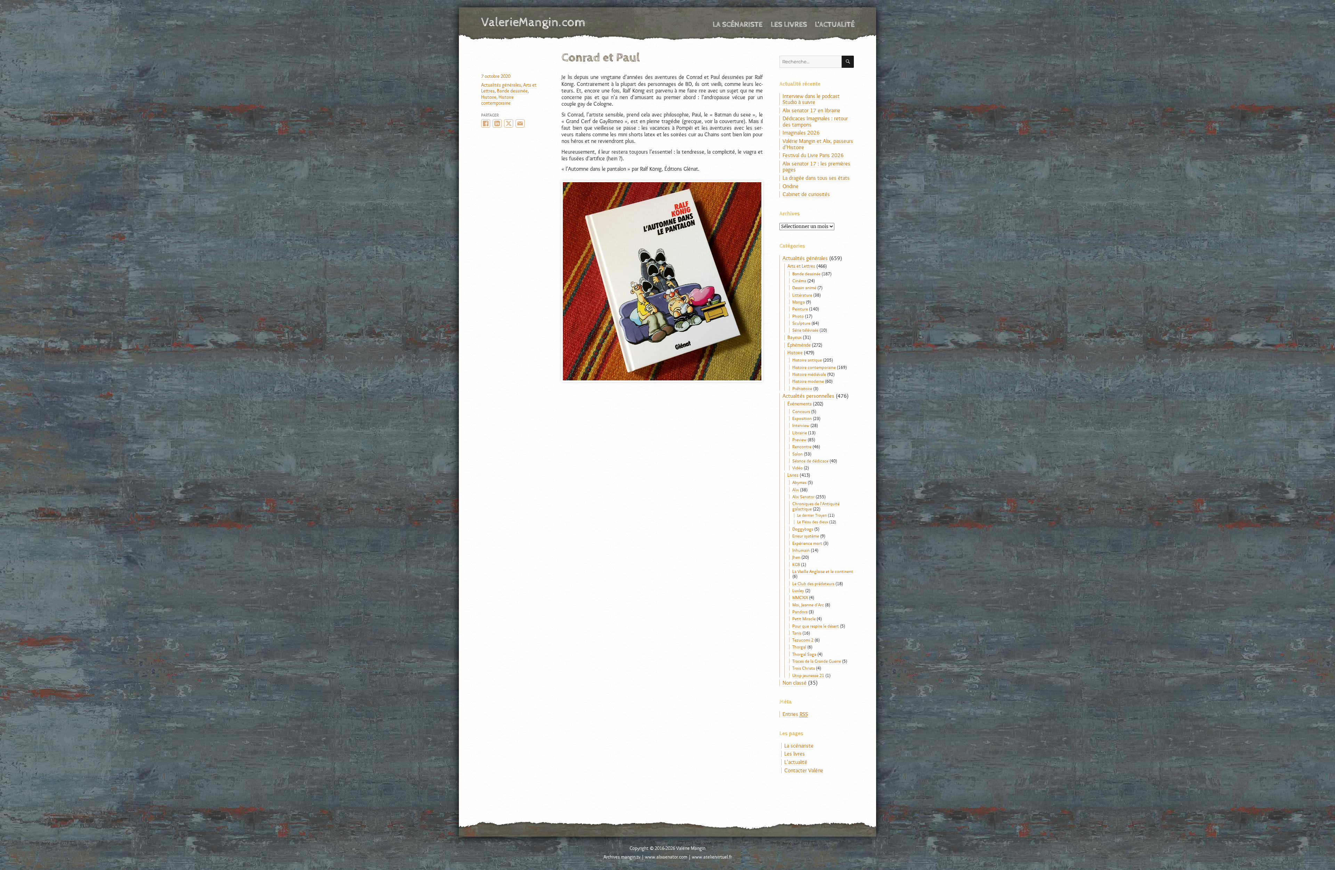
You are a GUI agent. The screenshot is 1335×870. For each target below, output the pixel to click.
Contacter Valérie (803, 770)
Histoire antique (807, 360)
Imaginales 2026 (801, 132)
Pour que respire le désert (815, 626)
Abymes (799, 482)
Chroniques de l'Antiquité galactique (816, 506)
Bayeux (794, 337)
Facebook (485, 123)
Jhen (796, 557)
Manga (798, 302)
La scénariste (737, 24)
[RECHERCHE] (848, 62)
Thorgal (799, 647)
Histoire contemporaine (497, 100)
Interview (800, 425)
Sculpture (801, 323)
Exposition (802, 418)
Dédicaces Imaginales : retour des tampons (815, 121)
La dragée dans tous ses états (816, 178)
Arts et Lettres (801, 266)
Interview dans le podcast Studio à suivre (811, 99)
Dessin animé (804, 287)
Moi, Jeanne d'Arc (808, 604)
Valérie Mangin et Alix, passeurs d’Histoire (818, 144)
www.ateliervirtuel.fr (712, 857)
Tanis (796, 633)
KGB (796, 564)
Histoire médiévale (809, 374)
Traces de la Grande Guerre (816, 661)
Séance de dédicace (810, 461)
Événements (799, 404)
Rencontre (801, 446)
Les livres (789, 24)
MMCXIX (800, 597)
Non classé (795, 682)
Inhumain (801, 550)
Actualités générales (501, 85)
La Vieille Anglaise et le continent (822, 571)
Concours (801, 411)
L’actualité (835, 24)
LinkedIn (497, 123)
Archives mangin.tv (622, 857)
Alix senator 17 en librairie (811, 110)
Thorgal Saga (804, 654)
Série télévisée (805, 330)
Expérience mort (807, 543)
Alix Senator (803, 496)
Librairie (799, 432)
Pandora (800, 611)
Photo (798, 316)
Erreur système (805, 536)
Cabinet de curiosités (806, 194)
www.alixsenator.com (666, 857)
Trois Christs (803, 668)
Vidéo (797, 467)
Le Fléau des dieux (812, 521)
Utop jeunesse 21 (808, 675)
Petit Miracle (804, 618)
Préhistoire (802, 388)
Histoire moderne (808, 381)
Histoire (488, 97)
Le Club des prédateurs (813, 583)
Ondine (791, 186)
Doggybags (802, 529)
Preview (799, 439)
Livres (793, 475)
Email (520, 123)
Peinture (800, 309)
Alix (795, 489)
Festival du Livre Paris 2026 (813, 155)
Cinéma (799, 280)
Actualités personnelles (808, 396)
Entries (795, 714)
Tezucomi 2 (803, 640)
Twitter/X (508, 123)
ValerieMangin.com (533, 22)
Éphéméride (799, 345)
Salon (797, 454)
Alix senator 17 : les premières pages (816, 166)
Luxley (798, 590)
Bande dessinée (512, 91)
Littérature (802, 295)
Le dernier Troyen (812, 515)
